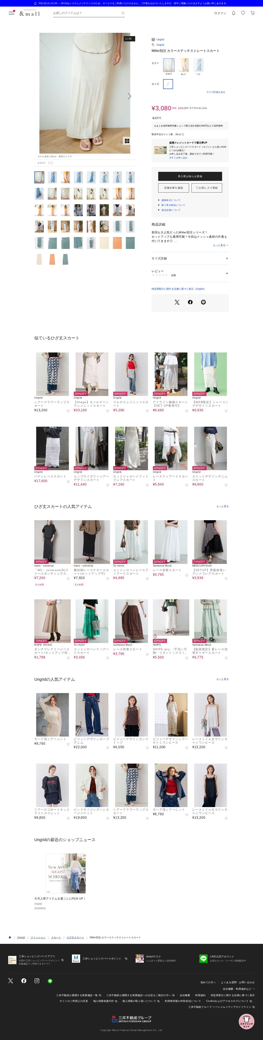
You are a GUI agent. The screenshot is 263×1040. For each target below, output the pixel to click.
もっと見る (219, 245)
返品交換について (170, 210)
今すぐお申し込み (178, 157)
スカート (56, 937)
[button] (84, 96)
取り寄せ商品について (173, 205)
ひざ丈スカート (75, 937)
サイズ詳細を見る (215, 92)
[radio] (169, 67)
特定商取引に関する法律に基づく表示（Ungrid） (179, 288)
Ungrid (160, 39)
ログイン (220, 13)
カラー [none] (155, 63)
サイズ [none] (155, 84)
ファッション (38, 937)
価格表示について (170, 200)
